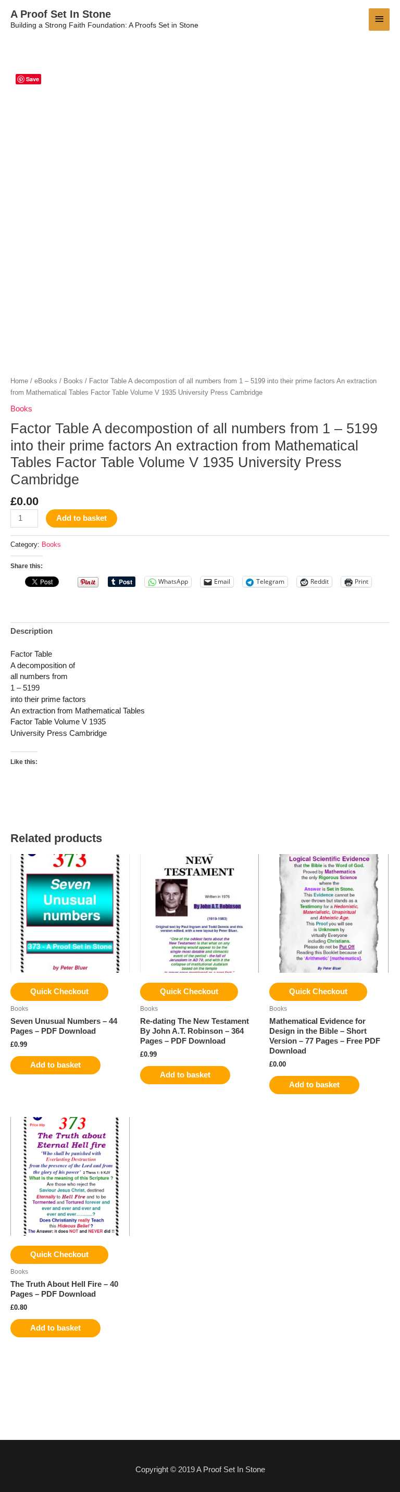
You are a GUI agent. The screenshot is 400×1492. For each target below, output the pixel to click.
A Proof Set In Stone (60, 14)
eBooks (45, 381)
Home (19, 381)
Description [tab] (31, 631)
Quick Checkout (59, 991)
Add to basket (81, 518)
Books (73, 381)
